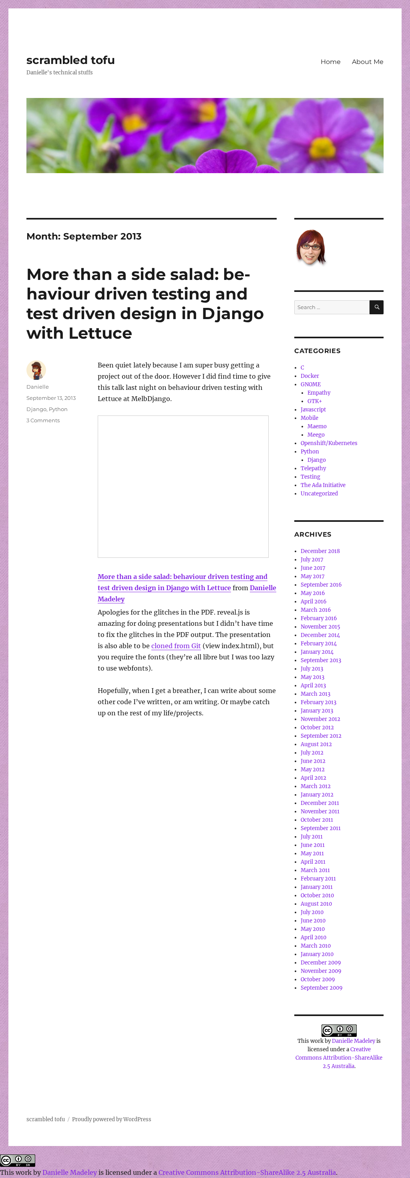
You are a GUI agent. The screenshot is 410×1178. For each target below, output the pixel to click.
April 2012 (313, 778)
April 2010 (313, 937)
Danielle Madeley (353, 1041)
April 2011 (313, 862)
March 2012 (316, 786)
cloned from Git (176, 646)
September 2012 (321, 736)
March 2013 (315, 694)
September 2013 (321, 660)
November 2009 (321, 971)
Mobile (309, 418)
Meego (316, 434)
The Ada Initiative (323, 485)
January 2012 (317, 794)
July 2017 (312, 559)
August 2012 (316, 744)
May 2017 (313, 576)
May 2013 (312, 677)
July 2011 (312, 836)
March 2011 (315, 870)
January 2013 (317, 710)
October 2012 (317, 727)
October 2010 (317, 895)
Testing (310, 476)
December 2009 (321, 962)
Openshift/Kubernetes (329, 443)
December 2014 (320, 635)
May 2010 (313, 929)
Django (36, 409)
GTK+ (315, 401)
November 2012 (320, 719)
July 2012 (312, 752)
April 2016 (314, 601)
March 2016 (316, 610)
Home (331, 62)
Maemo (317, 426)
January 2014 (317, 652)
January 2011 (317, 887)
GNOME (311, 384)
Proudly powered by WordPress (111, 1119)
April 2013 (313, 685)
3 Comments (43, 420)
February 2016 (319, 618)
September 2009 (322, 987)
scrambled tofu (70, 60)
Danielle (37, 386)
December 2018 (320, 551)
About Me (368, 62)
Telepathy (313, 468)
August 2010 (316, 903)
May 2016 (313, 593)
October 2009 (318, 979)
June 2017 (313, 568)
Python (58, 409)
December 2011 (320, 803)
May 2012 (313, 769)
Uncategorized (319, 493)
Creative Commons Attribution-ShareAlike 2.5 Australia (338, 1058)
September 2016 (321, 584)
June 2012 (313, 761)
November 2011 (320, 811)
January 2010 (317, 954)
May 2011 (312, 853)
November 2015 (320, 626)
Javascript (313, 409)
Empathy (319, 392)
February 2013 (318, 702)
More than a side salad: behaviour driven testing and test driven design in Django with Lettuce (145, 303)
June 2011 (313, 845)
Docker (310, 376)
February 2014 (319, 643)
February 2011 (318, 878)
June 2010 (313, 920)
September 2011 (321, 828)
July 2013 (312, 668)
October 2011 (317, 820)
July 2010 (312, 912)
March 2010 (316, 945)
